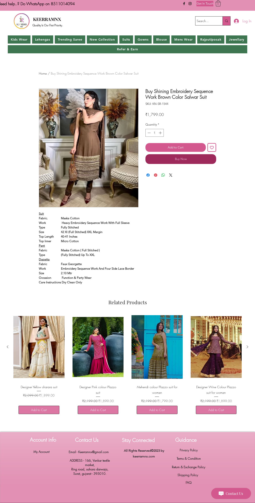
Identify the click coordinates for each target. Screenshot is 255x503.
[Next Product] (247, 346)
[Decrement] (148, 132)
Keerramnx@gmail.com (93, 452)
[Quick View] (39, 347)
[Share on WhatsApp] (163, 175)
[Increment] (160, 132)
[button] (218, 3)
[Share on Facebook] (148, 175)
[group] (127, 366)
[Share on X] (170, 175)
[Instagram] (190, 4)
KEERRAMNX (47, 19)
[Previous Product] (7, 346)
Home (43, 73)
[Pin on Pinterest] (155, 175)
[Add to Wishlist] (211, 147)
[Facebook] (184, 4)
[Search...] (226, 21)
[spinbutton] (154, 132)
